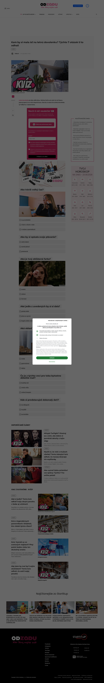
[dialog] (52, 341)
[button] (52, 338)
